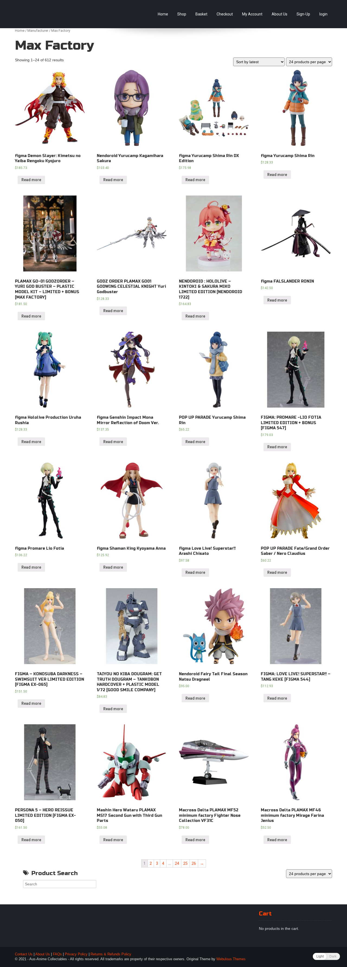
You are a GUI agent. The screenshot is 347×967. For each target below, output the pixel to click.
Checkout (225, 14)
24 (177, 863)
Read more (31, 180)
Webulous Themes (231, 959)
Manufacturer (37, 30)
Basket (201, 14)
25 (185, 863)
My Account (252, 14)
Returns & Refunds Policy (111, 954)
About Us (279, 14)
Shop (181, 14)
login (323, 14)
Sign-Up (303, 14)
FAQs (57, 954)
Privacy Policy (76, 954)
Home (163, 14)
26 (194, 863)
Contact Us (24, 954)
